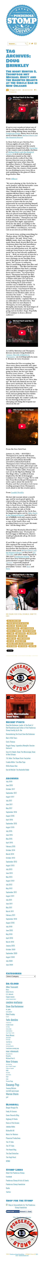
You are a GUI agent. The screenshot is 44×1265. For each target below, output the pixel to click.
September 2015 (11, 823)
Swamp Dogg (9, 1081)
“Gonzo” (9, 563)
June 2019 (9, 785)
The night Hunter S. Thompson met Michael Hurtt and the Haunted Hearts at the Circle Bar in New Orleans (21, 78)
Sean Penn (32, 646)
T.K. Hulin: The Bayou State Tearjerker (18, 758)
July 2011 (9, 900)
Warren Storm (12, 1094)
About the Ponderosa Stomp (15, 1173)
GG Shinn (8, 1027)
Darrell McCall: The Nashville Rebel (17, 769)
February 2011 (10, 915)
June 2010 (9, 930)
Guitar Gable (8, 1029)
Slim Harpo (8, 1074)
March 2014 (10, 854)
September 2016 (11, 812)
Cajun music (10, 996)
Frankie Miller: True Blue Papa (15, 762)
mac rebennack (12, 1051)
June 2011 (9, 903)
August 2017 (10, 797)
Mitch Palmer (12, 646)
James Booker (20, 633)
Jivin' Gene (8, 1039)
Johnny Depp (11, 638)
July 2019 (9, 781)
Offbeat (14, 179)
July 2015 (9, 831)
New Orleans (10, 614)
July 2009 (9, 961)
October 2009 (10, 949)
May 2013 (9, 877)
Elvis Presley (10, 1014)
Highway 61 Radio (12, 1119)
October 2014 (10, 850)
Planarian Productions (13, 1138)
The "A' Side (10, 1142)
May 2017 (9, 808)
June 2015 (9, 835)
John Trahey (23, 636)
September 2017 (11, 793)
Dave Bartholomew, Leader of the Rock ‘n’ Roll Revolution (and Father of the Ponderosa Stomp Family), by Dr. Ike (21, 728)
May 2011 (9, 907)
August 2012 (10, 880)
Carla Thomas (10, 741)
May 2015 (9, 839)
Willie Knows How (11, 766)
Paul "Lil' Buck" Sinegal (11, 1066)
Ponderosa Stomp (13, 133)
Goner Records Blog (12, 1115)
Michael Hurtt (20, 641)
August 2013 (10, 865)
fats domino (12, 1020)
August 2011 (10, 896)
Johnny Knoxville (23, 638)
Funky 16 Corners (11, 1111)
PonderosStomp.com (24, 1255)
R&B (7, 1070)
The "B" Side (10, 1146)
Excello (7, 1016)
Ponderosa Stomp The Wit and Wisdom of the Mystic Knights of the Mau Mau (22, 23)
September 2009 (11, 953)
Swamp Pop (33, 614)
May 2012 (9, 888)
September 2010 (11, 919)
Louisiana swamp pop (12, 1048)
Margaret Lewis (9, 1054)
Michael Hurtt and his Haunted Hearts (21, 551)
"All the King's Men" (14, 621)
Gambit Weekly (17, 492)
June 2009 (9, 964)
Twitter (8, 1192)
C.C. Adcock (9, 994)
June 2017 (9, 804)
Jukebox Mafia (10, 1126)
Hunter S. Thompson (14, 631)
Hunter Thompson (29, 631)
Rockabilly (26, 614)
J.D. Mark (10, 633)
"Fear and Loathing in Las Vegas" (18, 623)
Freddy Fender (9, 1025)
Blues (7, 990)
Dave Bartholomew (14, 1006)
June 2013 (9, 873)
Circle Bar (33, 148)
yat (7, 1097)
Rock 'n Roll (18, 614)
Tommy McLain (11, 1088)
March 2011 (10, 911)
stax (7, 1079)
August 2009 (10, 957)
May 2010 (9, 934)
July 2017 (9, 800)
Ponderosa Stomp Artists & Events (17, 1180)
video (7, 616)
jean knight (8, 1037)
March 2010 (10, 942)
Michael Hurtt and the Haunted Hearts (21, 136)
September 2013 (11, 861)
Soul (7, 1077)
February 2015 (10, 846)
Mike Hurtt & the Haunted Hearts (21, 514)
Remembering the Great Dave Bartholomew (20, 734)
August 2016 (10, 816)
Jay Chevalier (12, 636)
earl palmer (9, 1012)
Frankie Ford (8, 1022)
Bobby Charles (10, 992)
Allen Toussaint (12, 987)
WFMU (8, 1161)
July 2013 (9, 869)
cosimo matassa (14, 1002)
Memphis (8, 1056)
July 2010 (9, 926)
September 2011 (11, 892)
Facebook (9, 1176)
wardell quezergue (12, 1090)
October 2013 (10, 858)
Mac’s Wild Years (11, 738)
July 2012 (9, 884)
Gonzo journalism (27, 628)
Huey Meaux (10, 1035)
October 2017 (10, 789)
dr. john (8, 1009)
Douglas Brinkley (13, 628)
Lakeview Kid (28, 90)
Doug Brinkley (21, 626)
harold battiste (9, 1031)
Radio (8, 1188)
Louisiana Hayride (9, 1046)
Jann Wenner (31, 633)
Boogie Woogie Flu (12, 1107)
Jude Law (10, 641)
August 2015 (10, 827)
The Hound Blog (11, 1149)
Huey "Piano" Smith (10, 1033)
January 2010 (10, 945)
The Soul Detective (12, 1153)
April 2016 (9, 819)
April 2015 (9, 842)
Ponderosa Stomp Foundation (15, 1184)
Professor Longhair (10, 1068)
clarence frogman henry (11, 999)
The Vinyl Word (11, 1157)
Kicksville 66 (10, 1130)
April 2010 (9, 938)
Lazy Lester (8, 1044)
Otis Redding (9, 1064)
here (29, 567)
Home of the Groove (12, 1123)
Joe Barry (9, 1042)
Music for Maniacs (12, 1134)
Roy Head (8, 1072)
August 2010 (10, 922)
